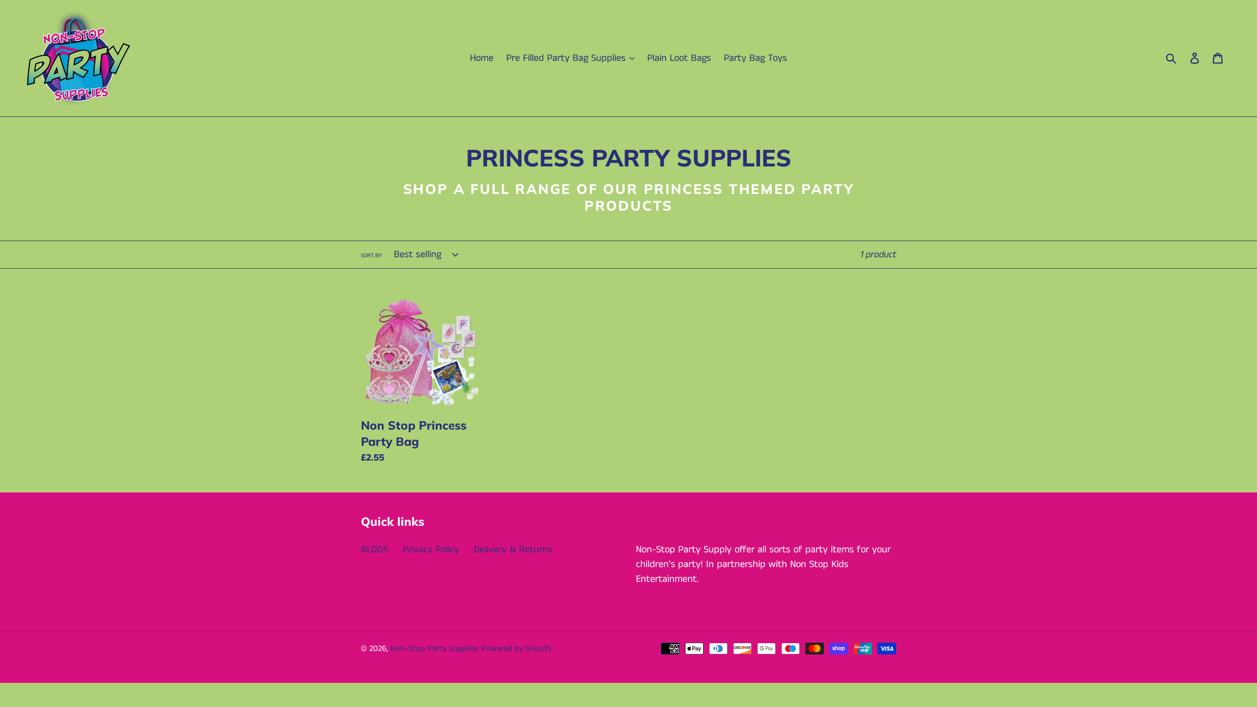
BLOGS (374, 550)
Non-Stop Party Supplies (434, 648)
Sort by (371, 255)
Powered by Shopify (516, 648)
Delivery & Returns (513, 550)
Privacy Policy (431, 550)
